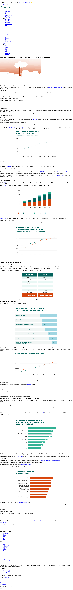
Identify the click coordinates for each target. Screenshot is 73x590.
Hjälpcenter (4, 554)
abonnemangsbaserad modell (62, 171)
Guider (6, 30)
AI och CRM (7, 16)
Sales (5, 12)
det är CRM (4, 185)
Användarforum (5, 557)
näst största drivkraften (18, 305)
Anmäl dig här (2, 528)
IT (5, 21)
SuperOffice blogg (6, 545)
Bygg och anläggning (8, 19)
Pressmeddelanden (8, 41)
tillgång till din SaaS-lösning (26, 464)
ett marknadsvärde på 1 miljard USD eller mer (56, 87)
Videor (6, 33)
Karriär (6, 37)
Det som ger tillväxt (3, 218)
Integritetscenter (5, 546)
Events (6, 31)
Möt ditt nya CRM (5, 4)
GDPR (4, 539)
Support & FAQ (5, 556)
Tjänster (4, 26)
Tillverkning (7, 20)
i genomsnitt (9, 166)
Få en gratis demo (3, 522)
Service (6, 13)
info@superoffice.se (3, 580)
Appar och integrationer (9, 15)
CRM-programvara (7, 182)
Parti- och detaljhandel (8, 24)
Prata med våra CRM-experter (8, 55)
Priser (3, 538)
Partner (6, 39)
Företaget (6, 36)
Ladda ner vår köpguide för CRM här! (24, 2)
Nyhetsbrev (4, 549)
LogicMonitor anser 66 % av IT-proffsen (17, 416)
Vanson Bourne (34, 119)
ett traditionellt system (20, 93)
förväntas (13, 224)
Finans (6, 25)
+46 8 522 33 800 (6, 577)
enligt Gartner (20, 456)
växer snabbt (10, 128)
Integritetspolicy (3, 584)
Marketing (6, 14)
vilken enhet (29, 384)
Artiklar (6, 29)
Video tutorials (5, 555)
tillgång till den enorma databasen (59, 175)
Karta (1, 582)
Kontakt (6, 40)
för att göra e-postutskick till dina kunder (40, 171)
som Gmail (42, 412)
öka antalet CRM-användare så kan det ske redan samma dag (50, 460)
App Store (4, 559)
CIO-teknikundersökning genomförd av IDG (15, 127)
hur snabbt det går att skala (23, 502)
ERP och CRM (7, 17)
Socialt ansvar (7, 38)
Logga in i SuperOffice (6, 560)
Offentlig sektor (7, 22)
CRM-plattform (7, 11)
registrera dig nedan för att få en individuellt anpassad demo (33, 520)
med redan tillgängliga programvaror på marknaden (37, 409)
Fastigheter (6, 23)
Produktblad (7, 34)
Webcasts (6, 32)
